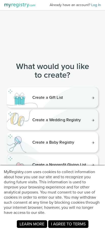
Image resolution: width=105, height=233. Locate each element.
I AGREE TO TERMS (68, 224)
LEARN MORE (32, 224)
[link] (52, 97)
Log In (96, 5)
